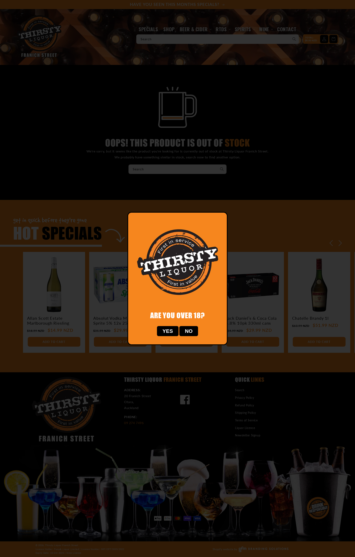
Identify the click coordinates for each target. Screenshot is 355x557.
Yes (168, 331)
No (188, 331)
